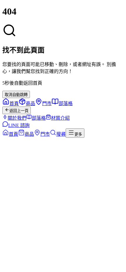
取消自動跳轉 (16, 95)
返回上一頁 (18, 111)
